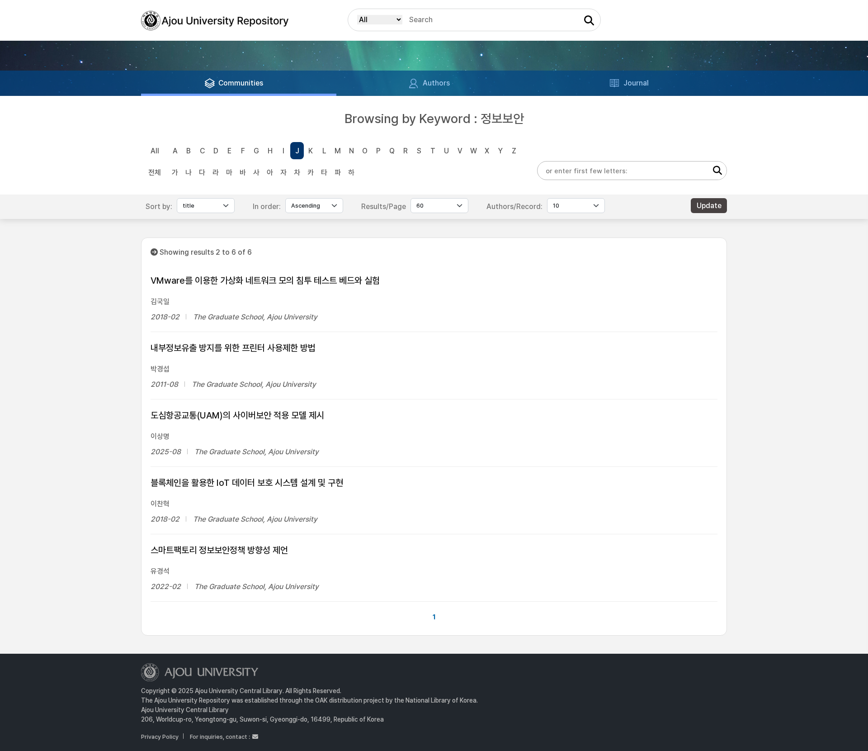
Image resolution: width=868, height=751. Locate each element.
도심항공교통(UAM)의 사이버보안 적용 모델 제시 (237, 415)
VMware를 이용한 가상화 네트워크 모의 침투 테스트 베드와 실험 (265, 280)
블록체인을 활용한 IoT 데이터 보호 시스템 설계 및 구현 (247, 482)
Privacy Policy (160, 736)
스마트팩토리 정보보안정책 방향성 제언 (219, 550)
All (155, 151)
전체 (154, 172)
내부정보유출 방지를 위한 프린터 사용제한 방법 (233, 347)
